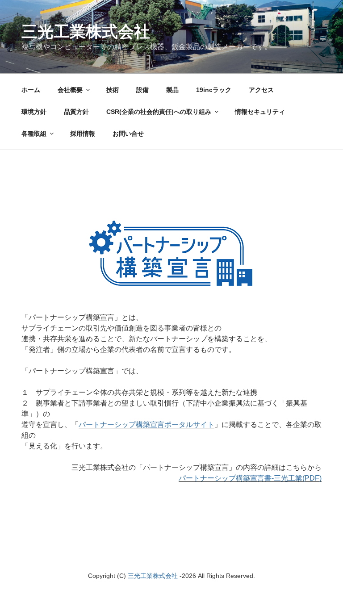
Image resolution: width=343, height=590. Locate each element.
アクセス (261, 89)
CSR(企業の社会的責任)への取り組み (158, 111)
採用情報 (82, 133)
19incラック (213, 89)
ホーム (30, 89)
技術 (112, 89)
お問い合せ (128, 133)
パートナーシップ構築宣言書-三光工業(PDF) (250, 478)
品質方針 (76, 111)
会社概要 (70, 89)
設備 (142, 89)
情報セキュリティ (260, 111)
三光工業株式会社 (85, 31)
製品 (172, 89)
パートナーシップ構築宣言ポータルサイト (146, 424)
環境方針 (33, 111)
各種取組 (33, 133)
